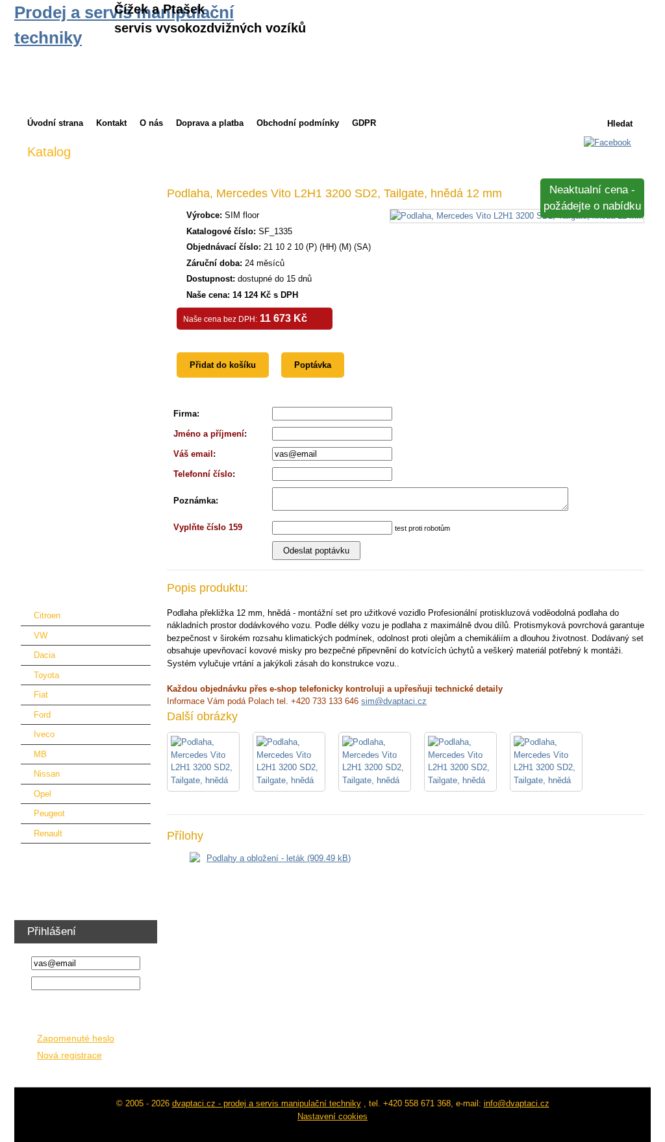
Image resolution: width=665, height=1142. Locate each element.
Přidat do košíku (223, 365)
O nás (151, 123)
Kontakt (111, 123)
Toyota (46, 675)
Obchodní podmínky (298, 123)
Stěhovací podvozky (66, 513)
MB (40, 754)
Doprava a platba (210, 123)
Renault (48, 833)
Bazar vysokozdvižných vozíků (86, 231)
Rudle (38, 533)
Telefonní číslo (202, 474)
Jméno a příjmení (208, 434)
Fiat (41, 694)
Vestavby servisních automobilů (87, 573)
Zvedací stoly (53, 452)
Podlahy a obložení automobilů (85, 593)
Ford (42, 715)
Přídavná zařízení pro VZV (77, 271)
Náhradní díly (52, 412)
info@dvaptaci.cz (516, 1103)
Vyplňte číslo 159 (207, 527)
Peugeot (49, 813)
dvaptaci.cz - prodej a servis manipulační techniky (266, 1103)
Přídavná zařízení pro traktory (83, 332)
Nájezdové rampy (60, 392)
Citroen (47, 615)
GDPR (364, 123)
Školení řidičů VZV (62, 896)
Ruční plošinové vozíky (71, 473)
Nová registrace (69, 1055)
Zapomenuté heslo (75, 1038)
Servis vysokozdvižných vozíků (87, 251)
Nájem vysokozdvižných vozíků (87, 211)
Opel (42, 794)
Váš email (193, 454)
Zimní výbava (53, 171)
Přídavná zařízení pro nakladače (88, 312)
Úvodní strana (55, 123)
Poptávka (312, 365)
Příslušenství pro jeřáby (72, 352)
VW (40, 635)
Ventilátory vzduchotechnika (80, 876)
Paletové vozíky (57, 432)
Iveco (44, 734)
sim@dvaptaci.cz (394, 701)
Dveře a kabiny (55, 292)
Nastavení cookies (332, 1116)
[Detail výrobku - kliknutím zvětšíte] (517, 216)
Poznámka (194, 500)
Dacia (44, 655)
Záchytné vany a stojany (73, 493)
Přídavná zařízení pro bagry (79, 372)
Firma (185, 414)
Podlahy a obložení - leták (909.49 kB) (279, 858)
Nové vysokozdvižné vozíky (80, 191)
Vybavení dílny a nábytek (75, 855)
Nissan (47, 774)
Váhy (37, 553)
